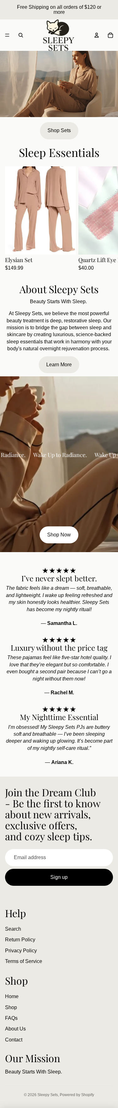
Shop (11, 1007)
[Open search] (21, 35)
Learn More (59, 364)
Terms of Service (23, 961)
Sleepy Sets (47, 1095)
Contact (13, 1039)
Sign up (59, 877)
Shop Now (59, 534)
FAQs (11, 1018)
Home (12, 996)
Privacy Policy (21, 950)
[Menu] (7, 35)
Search (13, 929)
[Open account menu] (97, 35)
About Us (15, 1028)
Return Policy (20, 939)
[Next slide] (106, 219)
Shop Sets (59, 130)
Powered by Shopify (77, 1095)
